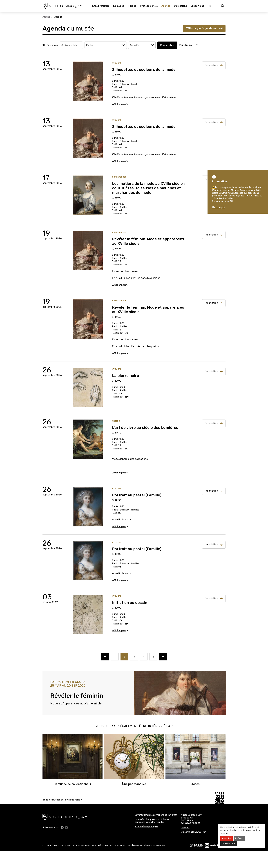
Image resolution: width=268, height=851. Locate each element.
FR (209, 5)
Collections (180, 5)
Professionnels (149, 5)
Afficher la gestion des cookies (111, 845)
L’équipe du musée (50, 845)
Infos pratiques (100, 5)
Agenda (165, 5)
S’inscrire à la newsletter (193, 832)
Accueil (46, 17)
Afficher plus (119, 104)
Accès (195, 784)
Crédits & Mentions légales (84, 845)
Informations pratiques (146, 826)
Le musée (118, 5)
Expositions (197, 5)
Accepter (226, 838)
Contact (185, 827)
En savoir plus (228, 843)
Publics (132, 5)
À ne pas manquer (134, 784)
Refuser (239, 838)
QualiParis (65, 845)
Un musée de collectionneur (73, 784)
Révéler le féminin (76, 695)
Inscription (211, 65)
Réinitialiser (186, 45)
